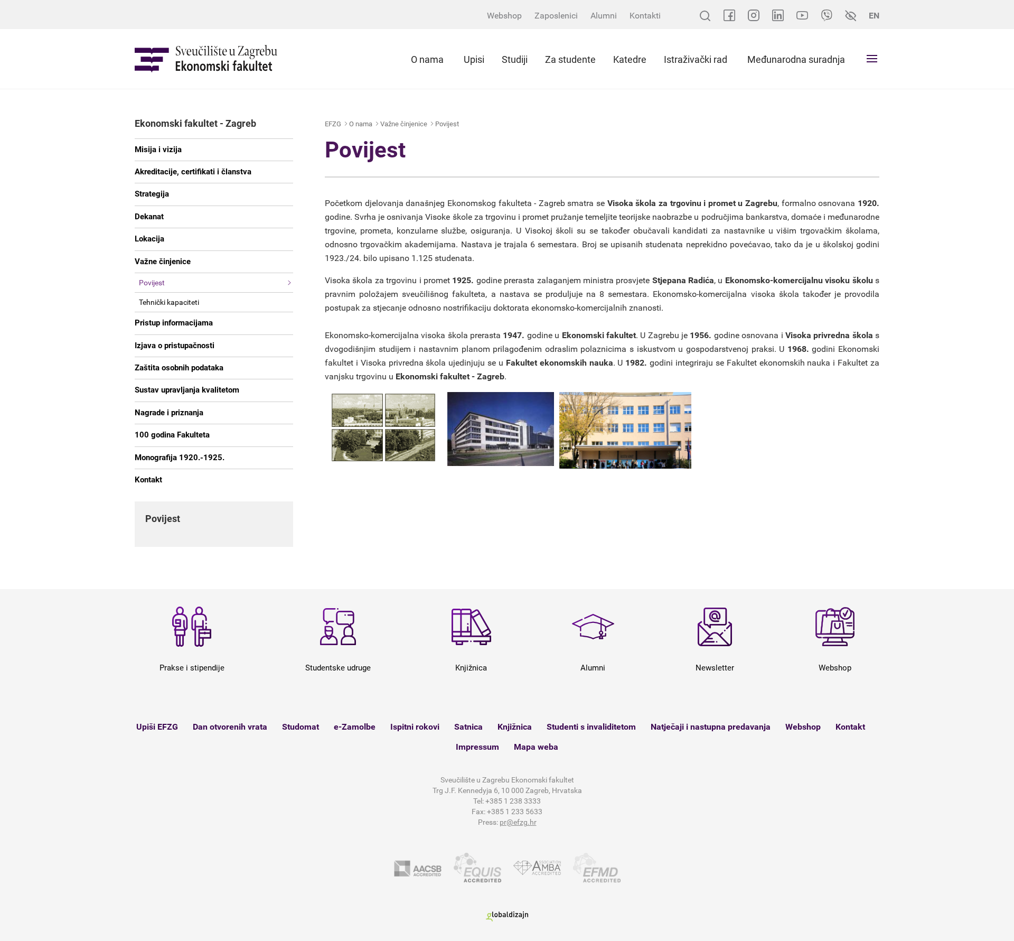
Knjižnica (514, 727)
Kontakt (148, 480)
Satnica (468, 727)
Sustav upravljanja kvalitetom (187, 390)
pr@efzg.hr (518, 822)
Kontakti (645, 16)
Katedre (629, 59)
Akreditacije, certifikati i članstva (193, 171)
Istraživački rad (695, 59)
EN (874, 16)
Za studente (570, 59)
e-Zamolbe (354, 727)
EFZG (333, 124)
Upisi (474, 59)
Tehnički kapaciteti (169, 302)
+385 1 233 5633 (514, 811)
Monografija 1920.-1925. (179, 457)
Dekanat (149, 216)
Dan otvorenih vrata (230, 727)
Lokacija (149, 239)
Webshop (504, 16)
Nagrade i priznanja (169, 412)
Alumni (603, 16)
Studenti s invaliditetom (591, 727)
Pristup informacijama (174, 323)
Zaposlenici (556, 16)
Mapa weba (536, 747)
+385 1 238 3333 (513, 801)
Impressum (477, 747)
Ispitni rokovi (414, 727)
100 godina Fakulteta (172, 435)
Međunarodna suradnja (796, 59)
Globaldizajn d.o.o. (507, 916)
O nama (427, 59)
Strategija (152, 194)
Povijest (152, 282)
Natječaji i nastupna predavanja (711, 727)
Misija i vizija (158, 149)
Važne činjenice (163, 261)
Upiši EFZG (157, 727)
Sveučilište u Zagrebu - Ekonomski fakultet (206, 59)
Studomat (300, 727)
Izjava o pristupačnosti (174, 345)
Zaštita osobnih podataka (179, 367)
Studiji (515, 59)
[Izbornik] (871, 58)
